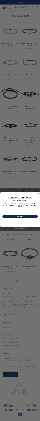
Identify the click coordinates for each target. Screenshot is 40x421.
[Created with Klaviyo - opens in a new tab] (20, 228)
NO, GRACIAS (20, 221)
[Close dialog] (38, 194)
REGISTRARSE (20, 216)
